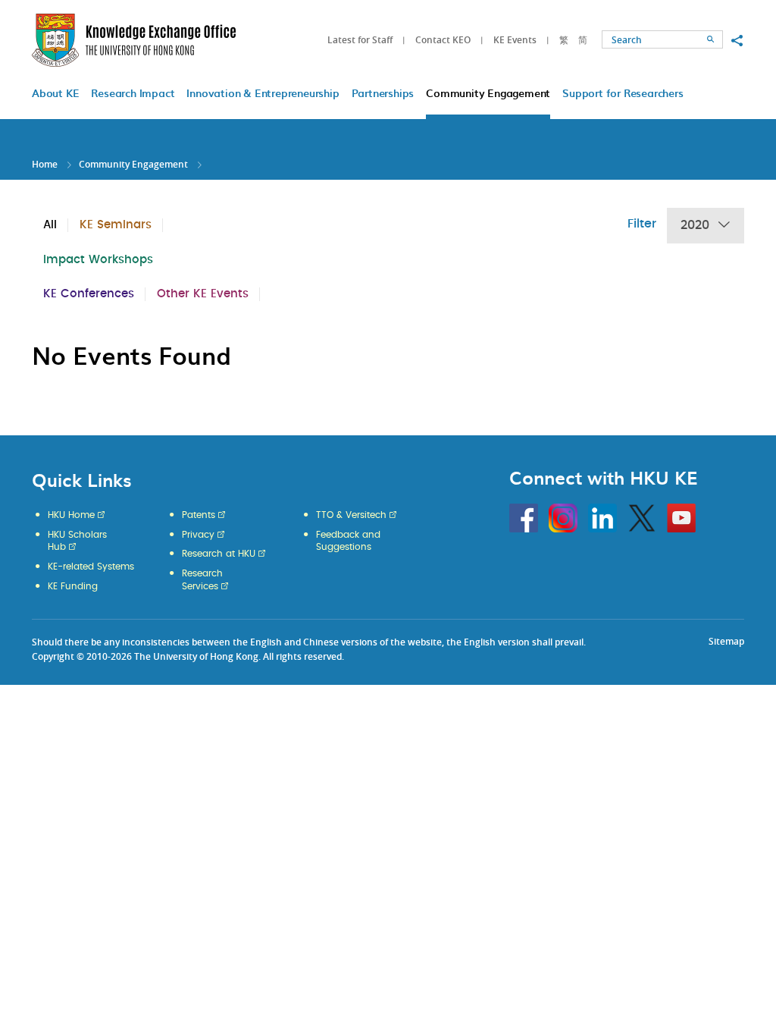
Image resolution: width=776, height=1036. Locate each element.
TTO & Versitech (351, 515)
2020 (695, 225)
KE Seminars (116, 225)
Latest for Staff (360, 39)
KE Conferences (88, 294)
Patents (198, 515)
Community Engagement (133, 164)
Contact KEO (443, 39)
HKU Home (71, 515)
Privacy (198, 534)
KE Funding (73, 586)
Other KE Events (203, 294)
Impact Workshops (98, 259)
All (50, 225)
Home (45, 164)
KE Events (515, 39)
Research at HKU (218, 553)
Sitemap (726, 641)
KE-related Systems (91, 566)
